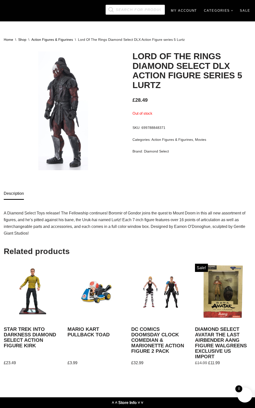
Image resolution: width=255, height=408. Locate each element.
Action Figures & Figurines (52, 40)
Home (8, 40)
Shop (22, 40)
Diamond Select (156, 151)
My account (184, 10)
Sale (245, 10)
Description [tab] (14, 193)
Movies (200, 140)
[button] (232, 10)
